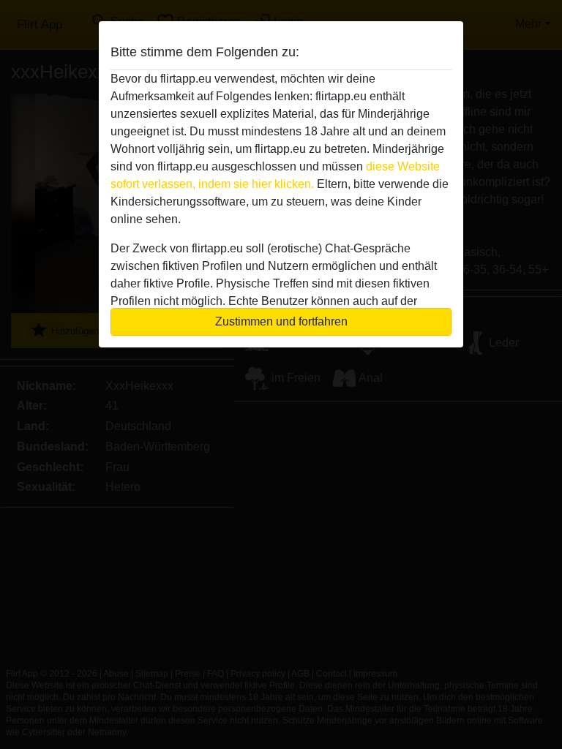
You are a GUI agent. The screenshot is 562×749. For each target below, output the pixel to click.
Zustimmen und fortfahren (281, 321)
